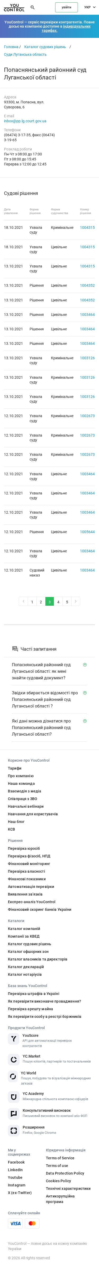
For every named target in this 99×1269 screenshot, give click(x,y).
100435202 (89, 285)
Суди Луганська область (25, 54)
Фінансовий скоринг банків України (40, 909)
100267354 (89, 454)
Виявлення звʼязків (25, 894)
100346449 (89, 314)
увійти (66, 7)
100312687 (89, 358)
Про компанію (21, 776)
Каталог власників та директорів (37, 959)
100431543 (89, 266)
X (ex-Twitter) (20, 1193)
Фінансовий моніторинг (29, 864)
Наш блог (16, 822)
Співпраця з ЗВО (22, 799)
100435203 (89, 300)
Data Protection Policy (65, 1173)
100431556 (89, 227)
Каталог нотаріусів (25, 974)
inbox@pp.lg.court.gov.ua (25, 121)
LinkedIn (15, 1170)
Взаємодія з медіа (24, 791)
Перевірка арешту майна (30, 1009)
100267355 (89, 416)
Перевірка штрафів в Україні (33, 994)
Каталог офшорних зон (28, 951)
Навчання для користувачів (33, 814)
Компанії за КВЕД (24, 936)
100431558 (89, 247)
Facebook (16, 1162)
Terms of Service (60, 1158)
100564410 (89, 532)
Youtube (15, 1177)
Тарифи (14, 768)
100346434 (89, 551)
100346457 (89, 329)
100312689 (89, 397)
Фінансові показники (27, 879)
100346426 (89, 343)
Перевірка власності (26, 871)
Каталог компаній (24, 929)
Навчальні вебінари (26, 806)
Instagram (16, 1185)
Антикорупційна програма (60, 1199)
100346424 (89, 512)
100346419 (89, 570)
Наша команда (21, 783)
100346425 (89, 474)
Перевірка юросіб (24, 848)
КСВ (11, 829)
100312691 (89, 377)
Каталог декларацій (26, 967)
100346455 (89, 493)
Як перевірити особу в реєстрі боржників (44, 1016)
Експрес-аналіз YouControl (32, 902)
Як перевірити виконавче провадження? (44, 1001)
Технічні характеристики (68, 1188)
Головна (11, 47)
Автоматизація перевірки (31, 886)
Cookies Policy (58, 1181)
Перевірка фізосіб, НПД (29, 856)
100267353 (89, 435)
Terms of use (57, 1166)
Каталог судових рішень (45, 47)
